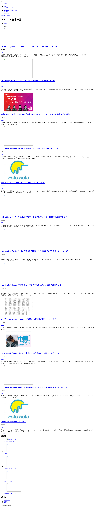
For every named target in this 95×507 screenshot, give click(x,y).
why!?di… (6, 481)
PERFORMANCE (8, 9)
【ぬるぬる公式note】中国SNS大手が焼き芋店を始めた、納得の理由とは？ (31, 285)
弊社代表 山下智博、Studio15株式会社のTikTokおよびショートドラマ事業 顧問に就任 (35, 114)
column (2, 52)
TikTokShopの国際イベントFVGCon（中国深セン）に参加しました (28, 81)
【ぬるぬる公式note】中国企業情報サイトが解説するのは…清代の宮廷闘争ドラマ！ (35, 217)
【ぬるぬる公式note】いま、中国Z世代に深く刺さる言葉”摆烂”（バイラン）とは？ (35, 251)
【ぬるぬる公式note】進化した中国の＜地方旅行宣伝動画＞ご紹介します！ (31, 353)
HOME (5, 3)
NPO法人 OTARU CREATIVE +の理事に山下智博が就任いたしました (29, 319)
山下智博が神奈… (8, 469)
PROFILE (6, 5)
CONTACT (6, 13)
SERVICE (6, 6)
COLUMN (6, 502)
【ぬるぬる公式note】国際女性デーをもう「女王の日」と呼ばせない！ (29, 148)
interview (15, 441)
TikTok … (6, 453)
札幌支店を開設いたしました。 (13, 422)
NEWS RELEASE (8, 7)
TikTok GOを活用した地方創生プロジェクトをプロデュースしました (29, 47)
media (14, 469)
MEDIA (5, 501)
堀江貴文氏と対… (8, 493)
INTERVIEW (7, 500)
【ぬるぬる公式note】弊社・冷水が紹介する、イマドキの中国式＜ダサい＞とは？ (34, 387)
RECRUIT (6, 11)
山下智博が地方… (8, 441)
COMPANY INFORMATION (11, 10)
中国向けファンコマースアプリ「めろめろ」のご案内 (23, 183)
